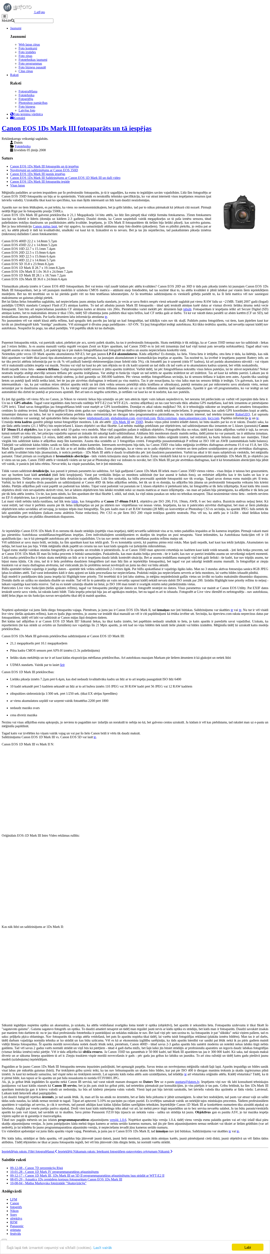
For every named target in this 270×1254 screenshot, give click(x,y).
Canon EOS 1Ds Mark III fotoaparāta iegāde (40, 181)
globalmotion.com (123, 418)
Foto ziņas (25, 56)
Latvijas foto (27, 110)
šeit (62, 665)
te (106, 317)
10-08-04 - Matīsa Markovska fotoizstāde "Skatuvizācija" (48, 1183)
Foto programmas (30, 63)
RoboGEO (242, 414)
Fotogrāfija (26, 99)
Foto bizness (27, 106)
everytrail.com (145, 418)
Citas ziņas (26, 71)
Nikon (14, 1211)
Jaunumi (15, 28)
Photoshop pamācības (33, 103)
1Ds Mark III (121, 422)
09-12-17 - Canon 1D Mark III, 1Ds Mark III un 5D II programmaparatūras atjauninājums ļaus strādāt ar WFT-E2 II (87, 1175)
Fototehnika (26, 95)
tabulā (187, 309)
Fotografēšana (28, 91)
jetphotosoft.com (98, 418)
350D (139, 422)
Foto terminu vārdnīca (28, 114)
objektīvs (16, 1218)
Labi (247, 1247)
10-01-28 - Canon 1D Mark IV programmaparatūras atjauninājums (54, 1172)
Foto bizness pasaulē (32, 67)
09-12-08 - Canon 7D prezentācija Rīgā (36, 1168)
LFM (13, 1199)
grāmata (15, 1230)
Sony (13, 1214)
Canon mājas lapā (45, 226)
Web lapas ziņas (29, 44)
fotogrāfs (16, 1207)
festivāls (15, 1233)
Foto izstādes (27, 52)
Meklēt (6, 20)
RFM (13, 1222)
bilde (75, 501)
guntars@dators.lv (187, 1082)
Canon (14, 1203)
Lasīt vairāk (102, 1247)
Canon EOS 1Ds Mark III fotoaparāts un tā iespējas (76, 128)
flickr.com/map (167, 418)
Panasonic (17, 1226)
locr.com (213, 418)
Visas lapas (17, 185)
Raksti (14, 75)
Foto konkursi (28, 48)
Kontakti (19, 118)
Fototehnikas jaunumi (33, 59)
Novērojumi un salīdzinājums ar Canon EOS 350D (44, 170)
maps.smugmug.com (192, 418)
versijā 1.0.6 (118, 1120)
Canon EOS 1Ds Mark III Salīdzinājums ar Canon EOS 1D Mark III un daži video (65, 178)
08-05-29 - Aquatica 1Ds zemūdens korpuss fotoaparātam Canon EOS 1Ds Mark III (66, 1179)
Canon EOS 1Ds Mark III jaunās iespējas (37, 174)
